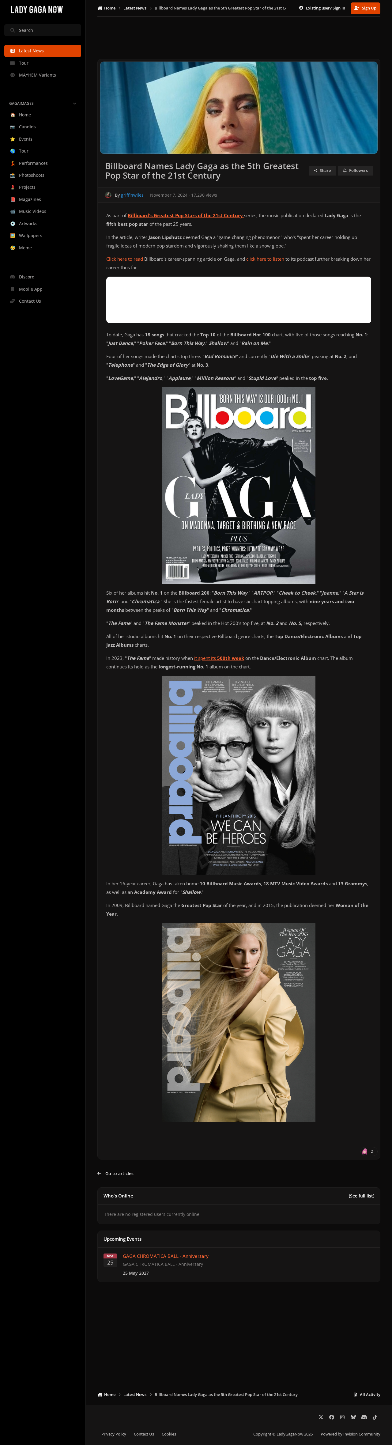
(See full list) (361, 1196)
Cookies (169, 1434)
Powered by (350, 1434)
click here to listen (265, 259)
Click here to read (124, 259)
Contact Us (144, 1434)
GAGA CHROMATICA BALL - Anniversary (166, 1256)
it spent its (219, 658)
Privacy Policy (113, 1434)
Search (26, 30)
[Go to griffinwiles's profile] (108, 195)
